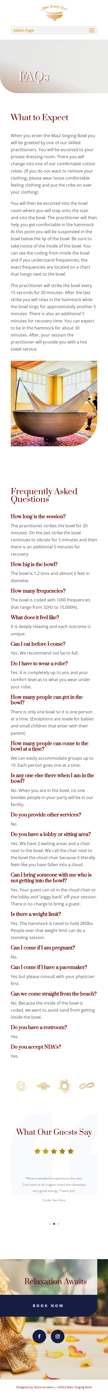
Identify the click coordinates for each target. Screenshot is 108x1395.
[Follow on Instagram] (57, 1336)
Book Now (48, 1305)
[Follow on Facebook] (39, 1336)
